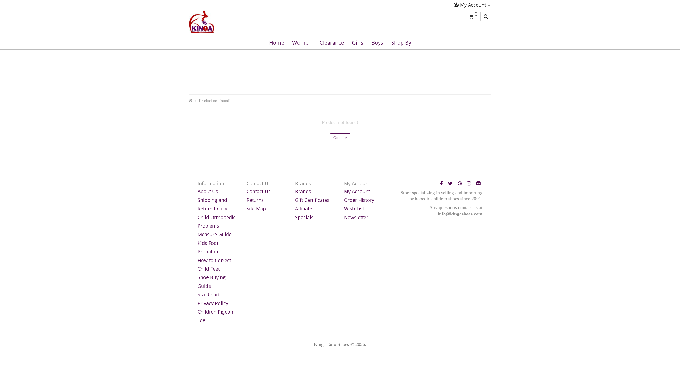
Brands (303, 191)
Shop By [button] (401, 42)
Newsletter (356, 217)
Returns (255, 200)
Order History (359, 200)
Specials (304, 217)
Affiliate (303, 208)
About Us (208, 191)
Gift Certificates (312, 200)
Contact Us (258, 191)
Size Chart (209, 294)
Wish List (354, 208)
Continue (340, 138)
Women (302, 42)
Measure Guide (215, 234)
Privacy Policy (213, 303)
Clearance (332, 42)
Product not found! (215, 100)
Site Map (256, 208)
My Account (473, 5)
